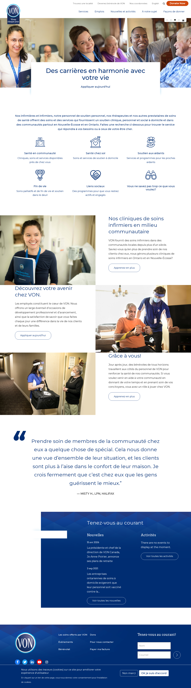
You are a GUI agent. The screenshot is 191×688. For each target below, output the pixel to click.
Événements (65, 642)
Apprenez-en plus (124, 267)
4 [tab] (178, 20)
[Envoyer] (177, 655)
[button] (163, 3)
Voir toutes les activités (159, 556)
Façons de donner (174, 11)
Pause (183, 20)
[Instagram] (46, 662)
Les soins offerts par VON (72, 634)
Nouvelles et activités (123, 11)
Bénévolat (64, 649)
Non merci (129, 673)
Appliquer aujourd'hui (33, 335)
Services (83, 11)
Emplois (99, 11)
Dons (93, 634)
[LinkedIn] (32, 662)
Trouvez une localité (83, 3)
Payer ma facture (100, 649)
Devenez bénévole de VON (111, 3)
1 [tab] (167, 20)
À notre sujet (149, 11)
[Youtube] (39, 662)
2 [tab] (171, 20)
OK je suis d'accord (154, 673)
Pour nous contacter (102, 642)
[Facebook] (17, 662)
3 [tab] (174, 20)
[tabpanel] (95, 53)
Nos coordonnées (138, 3)
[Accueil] (13, 14)
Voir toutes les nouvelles (106, 600)
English (155, 3)
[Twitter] (24, 662)
